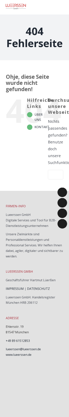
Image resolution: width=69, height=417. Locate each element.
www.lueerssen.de (18, 355)
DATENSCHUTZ (38, 289)
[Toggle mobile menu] (61, 6)
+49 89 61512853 (18, 341)
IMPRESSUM (15, 289)
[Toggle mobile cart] (54, 6)
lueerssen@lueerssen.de (23, 349)
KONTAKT (41, 127)
